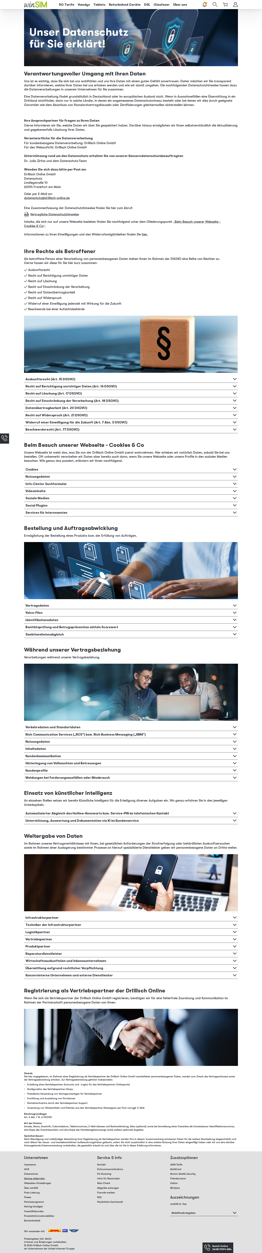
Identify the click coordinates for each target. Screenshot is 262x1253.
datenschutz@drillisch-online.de (47, 198)
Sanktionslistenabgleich (44, 634)
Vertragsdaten (37, 605)
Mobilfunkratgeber (184, 1212)
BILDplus (175, 1187)
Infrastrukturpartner (42, 917)
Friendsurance (178, 1178)
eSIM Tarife (176, 1164)
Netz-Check (103, 1183)
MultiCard (175, 1169)
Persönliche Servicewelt (110, 1201)
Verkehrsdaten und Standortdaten (52, 727)
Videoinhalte (35, 491)
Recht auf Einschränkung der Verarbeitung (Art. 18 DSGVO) (72, 401)
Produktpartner (37, 946)
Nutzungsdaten (37, 476)
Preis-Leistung (32, 1192)
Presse (27, 1197)
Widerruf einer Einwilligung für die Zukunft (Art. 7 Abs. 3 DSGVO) (76, 422)
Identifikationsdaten (41, 620)
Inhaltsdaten (35, 749)
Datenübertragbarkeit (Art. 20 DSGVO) (56, 408)
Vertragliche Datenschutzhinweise (54, 214)
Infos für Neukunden (108, 1178)
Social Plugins (36, 505)
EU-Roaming (104, 1173)
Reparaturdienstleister (43, 953)
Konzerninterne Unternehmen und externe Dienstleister (69, 975)
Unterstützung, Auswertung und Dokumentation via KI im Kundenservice (82, 820)
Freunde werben (106, 1192)
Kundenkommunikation (43, 756)
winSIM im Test (178, 1204)
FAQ (99, 1197)
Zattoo (174, 1183)
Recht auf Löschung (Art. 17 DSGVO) (53, 393)
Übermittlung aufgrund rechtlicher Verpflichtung (64, 968)
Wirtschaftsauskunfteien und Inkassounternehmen (65, 961)
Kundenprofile (36, 770)
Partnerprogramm (34, 1201)
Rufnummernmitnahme (110, 1169)
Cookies (31, 469)
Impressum (30, 1164)
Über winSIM (31, 1187)
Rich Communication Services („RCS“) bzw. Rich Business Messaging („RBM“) (85, 734)
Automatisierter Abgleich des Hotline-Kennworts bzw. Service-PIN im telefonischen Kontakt (97, 813)
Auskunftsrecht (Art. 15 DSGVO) (50, 379)
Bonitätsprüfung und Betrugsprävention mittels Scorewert (71, 627)
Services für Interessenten (46, 512)
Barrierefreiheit (32, 1220)
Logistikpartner (37, 932)
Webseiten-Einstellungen (37, 1183)
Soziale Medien (37, 498)
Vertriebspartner (38, 939)
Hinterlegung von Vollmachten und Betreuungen (63, 763)
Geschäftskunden (34, 1211)
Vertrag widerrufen (34, 1178)
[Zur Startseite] (35, 4)
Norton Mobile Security (183, 1173)
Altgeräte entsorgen (108, 1187)
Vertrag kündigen (33, 1206)
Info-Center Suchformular (46, 484)
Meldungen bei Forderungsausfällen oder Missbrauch (67, 777)
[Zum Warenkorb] (225, 4)
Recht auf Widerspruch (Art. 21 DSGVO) (56, 415)
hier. (145, 234)
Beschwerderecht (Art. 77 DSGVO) (52, 429)
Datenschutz (31, 1173)
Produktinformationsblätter (39, 1215)
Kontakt (101, 1164)
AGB (26, 1169)
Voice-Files (33, 612)
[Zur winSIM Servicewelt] (235, 4)
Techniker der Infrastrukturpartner (53, 925)
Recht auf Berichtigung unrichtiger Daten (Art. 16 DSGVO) (71, 386)
